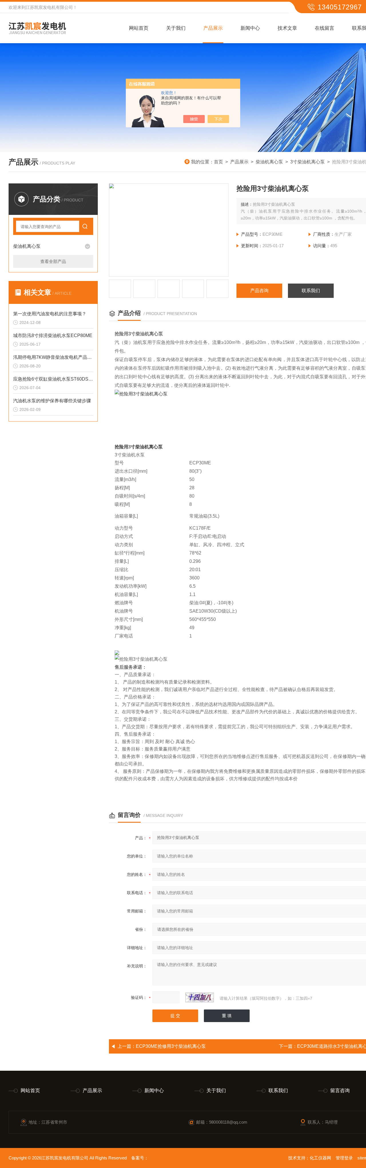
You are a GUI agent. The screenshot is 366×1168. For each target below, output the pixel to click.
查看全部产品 (53, 261)
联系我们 (311, 290)
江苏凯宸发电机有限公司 (49, 7)
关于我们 (176, 28)
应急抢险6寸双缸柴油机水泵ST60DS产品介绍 (53, 379)
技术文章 (287, 28)
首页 (218, 161)
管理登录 (344, 1157)
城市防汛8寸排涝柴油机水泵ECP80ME (52, 335)
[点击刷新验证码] (199, 997)
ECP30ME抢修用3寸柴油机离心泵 (171, 1046)
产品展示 (213, 28)
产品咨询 (259, 290)
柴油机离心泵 (269, 161)
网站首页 (138, 28)
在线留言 (324, 28)
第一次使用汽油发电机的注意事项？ (49, 313)
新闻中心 (250, 28)
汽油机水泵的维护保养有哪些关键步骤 (52, 400)
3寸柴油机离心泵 (307, 161)
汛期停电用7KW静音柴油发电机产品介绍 (53, 357)
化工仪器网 (320, 1157)
